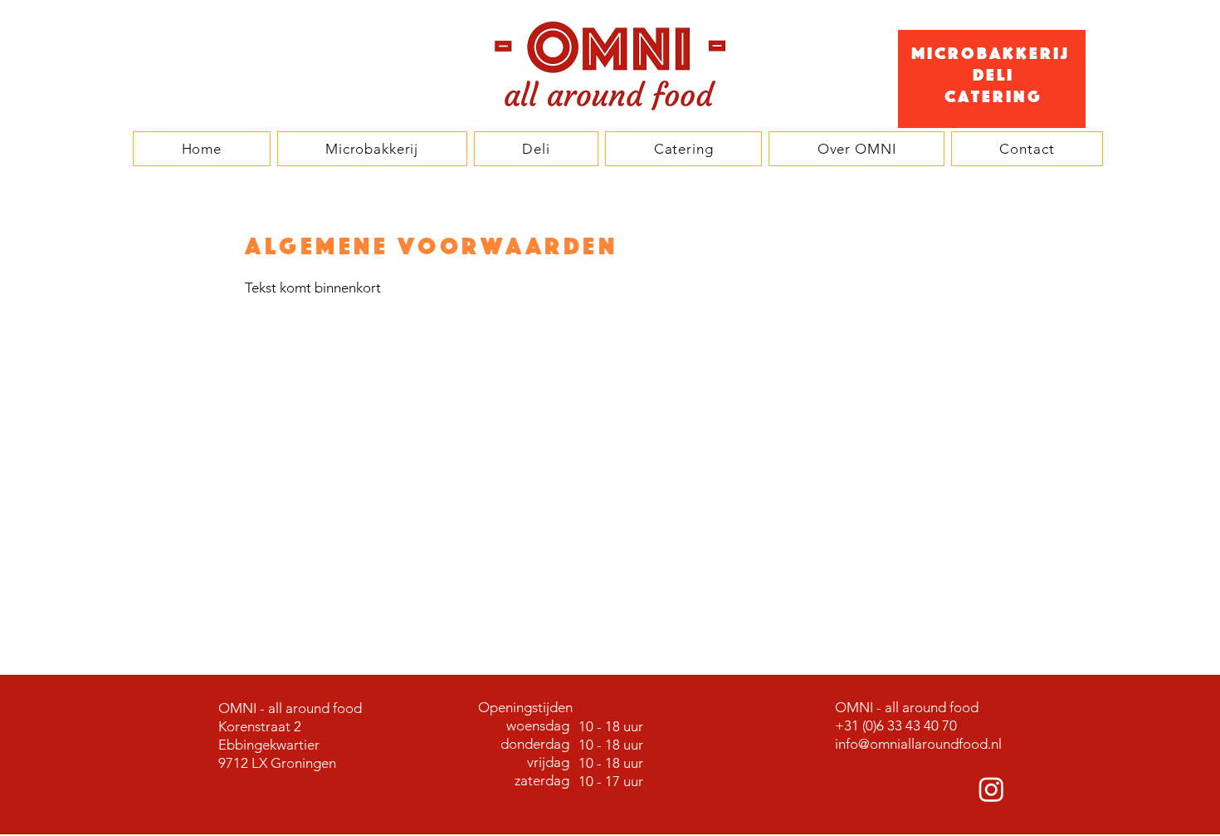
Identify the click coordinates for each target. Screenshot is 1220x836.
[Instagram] (991, 789)
